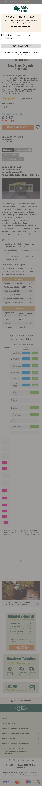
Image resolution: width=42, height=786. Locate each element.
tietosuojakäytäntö (12, 38)
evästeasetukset (20, 35)
